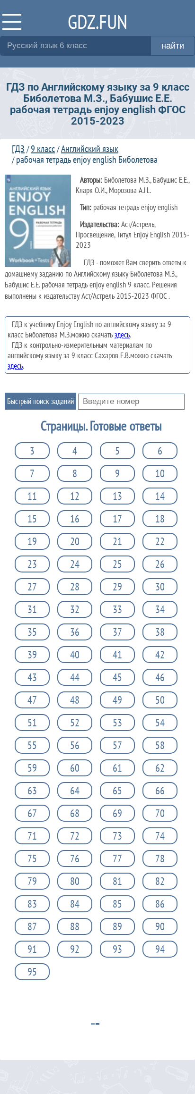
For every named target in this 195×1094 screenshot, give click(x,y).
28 (75, 586)
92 (75, 949)
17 (117, 518)
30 (160, 586)
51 (32, 722)
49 (117, 700)
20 (75, 541)
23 (32, 564)
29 (117, 586)
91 (32, 949)
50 (160, 700)
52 (75, 722)
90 (160, 926)
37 (117, 632)
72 (75, 835)
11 (32, 496)
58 (160, 745)
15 (32, 518)
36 (75, 632)
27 (32, 586)
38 (160, 632)
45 (117, 677)
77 (117, 858)
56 (75, 745)
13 (117, 496)
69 (117, 813)
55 (32, 745)
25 (117, 564)
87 (32, 926)
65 (117, 790)
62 (160, 767)
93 (117, 949)
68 (75, 813)
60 (75, 767)
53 (117, 722)
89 (117, 926)
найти (172, 45)
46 (160, 677)
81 (117, 881)
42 (160, 654)
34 (160, 609)
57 (117, 745)
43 (32, 677)
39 (32, 654)
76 (75, 858)
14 (160, 496)
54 (160, 722)
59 (32, 767)
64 (75, 790)
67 (32, 813)
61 (117, 767)
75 (32, 858)
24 (75, 564)
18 (160, 518)
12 (75, 496)
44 (75, 677)
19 (32, 541)
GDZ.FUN (97, 21)
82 (160, 881)
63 (32, 790)
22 (160, 541)
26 (160, 564)
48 (75, 700)
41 (117, 654)
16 (75, 518)
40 (75, 654)
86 (160, 903)
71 (32, 835)
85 (117, 903)
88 (75, 926)
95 (32, 971)
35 (32, 632)
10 (160, 473)
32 (75, 609)
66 (160, 790)
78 (160, 858)
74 (160, 835)
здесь (122, 334)
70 (160, 813)
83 (32, 903)
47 (32, 700)
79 (32, 881)
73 (117, 835)
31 (32, 609)
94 (160, 949)
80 (75, 881)
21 (117, 541)
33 (117, 609)
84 (75, 903)
